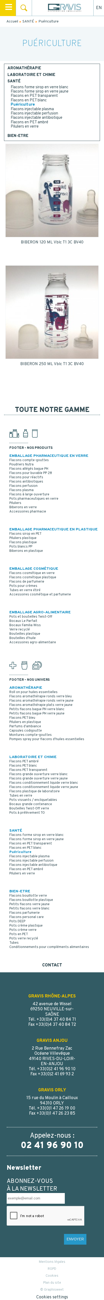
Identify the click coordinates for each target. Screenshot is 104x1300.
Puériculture (23, 104)
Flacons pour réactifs (26, 477)
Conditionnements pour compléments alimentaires (49, 947)
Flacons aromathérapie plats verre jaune (41, 705)
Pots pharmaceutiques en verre (33, 499)
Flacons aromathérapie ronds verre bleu (40, 696)
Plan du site (52, 1283)
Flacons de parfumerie (26, 582)
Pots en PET (18, 934)
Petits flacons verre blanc (29, 909)
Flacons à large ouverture (29, 494)
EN (99, 8)
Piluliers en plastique (25, 722)
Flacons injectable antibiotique (36, 117)
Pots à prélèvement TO (27, 813)
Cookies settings (52, 1297)
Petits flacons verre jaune (29, 904)
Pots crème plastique (26, 926)
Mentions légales (52, 1262)
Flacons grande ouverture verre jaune (38, 779)
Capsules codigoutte (25, 731)
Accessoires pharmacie (27, 512)
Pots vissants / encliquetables (33, 800)
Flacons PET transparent (28, 770)
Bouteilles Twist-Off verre (29, 808)
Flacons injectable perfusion (34, 113)
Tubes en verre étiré (25, 590)
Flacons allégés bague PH (28, 469)
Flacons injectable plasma (32, 109)
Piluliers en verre (25, 126)
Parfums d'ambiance (25, 726)
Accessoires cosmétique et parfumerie (40, 594)
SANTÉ (14, 81)
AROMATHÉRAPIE (24, 68)
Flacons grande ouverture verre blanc (38, 774)
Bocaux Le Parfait (23, 621)
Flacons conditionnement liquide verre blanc (43, 783)
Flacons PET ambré (24, 761)
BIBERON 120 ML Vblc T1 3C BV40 (52, 242)
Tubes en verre (20, 796)
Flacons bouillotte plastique (31, 900)
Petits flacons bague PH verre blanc (37, 709)
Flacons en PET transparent (34, 95)
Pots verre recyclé (23, 938)
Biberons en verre (23, 507)
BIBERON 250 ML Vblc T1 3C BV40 (52, 364)
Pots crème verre (23, 930)
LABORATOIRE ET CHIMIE (31, 75)
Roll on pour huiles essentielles (33, 692)
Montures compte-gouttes (30, 735)
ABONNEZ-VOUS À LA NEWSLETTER (32, 1185)
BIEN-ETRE (17, 136)
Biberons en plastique (26, 551)
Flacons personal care (26, 917)
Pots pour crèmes (23, 586)
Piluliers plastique (23, 538)
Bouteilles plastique (24, 634)
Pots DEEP (17, 921)
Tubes (14, 943)
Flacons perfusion (23, 486)
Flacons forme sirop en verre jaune (40, 91)
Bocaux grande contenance (30, 804)
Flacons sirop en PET (25, 534)
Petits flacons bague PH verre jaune (37, 714)
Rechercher (24, 8)
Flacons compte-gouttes (29, 460)
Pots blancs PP (20, 547)
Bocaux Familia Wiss (25, 625)
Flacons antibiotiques (26, 482)
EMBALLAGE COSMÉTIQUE (33, 569)
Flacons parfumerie (24, 913)
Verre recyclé (19, 630)
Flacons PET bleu (22, 718)
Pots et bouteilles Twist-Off (30, 617)
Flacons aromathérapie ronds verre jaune (41, 701)
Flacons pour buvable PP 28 (30, 473)
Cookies (52, 1276)
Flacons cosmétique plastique (32, 577)
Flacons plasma (21, 490)
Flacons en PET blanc (29, 100)
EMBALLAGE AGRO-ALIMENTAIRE (40, 612)
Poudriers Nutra (21, 464)
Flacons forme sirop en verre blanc (39, 87)
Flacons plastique (23, 542)
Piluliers (15, 503)
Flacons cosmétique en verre (32, 573)
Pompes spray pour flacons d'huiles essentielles (46, 739)
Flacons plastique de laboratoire (34, 791)
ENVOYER (75, 1239)
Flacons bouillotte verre (28, 896)
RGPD (52, 1269)
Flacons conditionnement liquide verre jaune (43, 787)
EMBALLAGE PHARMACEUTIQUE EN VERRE (48, 456)
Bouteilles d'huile (22, 638)
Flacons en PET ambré (29, 122)
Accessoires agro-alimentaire (32, 642)
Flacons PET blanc (23, 766)
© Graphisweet (52, 1290)
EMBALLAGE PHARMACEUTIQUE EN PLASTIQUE (53, 529)
